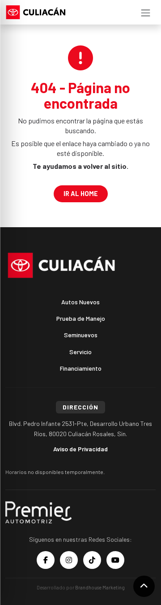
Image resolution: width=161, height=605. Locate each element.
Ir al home (81, 193)
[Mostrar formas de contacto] (144, 586)
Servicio (80, 352)
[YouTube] (115, 560)
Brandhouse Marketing (100, 587)
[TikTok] (92, 560)
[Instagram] (69, 560)
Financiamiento (81, 368)
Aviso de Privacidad (80, 449)
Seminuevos (80, 335)
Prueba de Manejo (80, 318)
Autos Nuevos (80, 302)
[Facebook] (46, 560)
